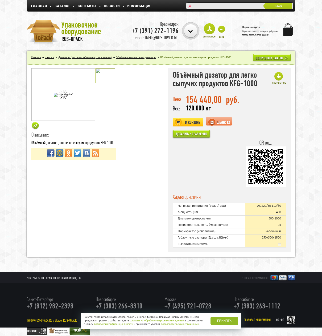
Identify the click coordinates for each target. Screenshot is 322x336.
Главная (39, 6)
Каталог (62, 6)
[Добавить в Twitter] (77, 153)
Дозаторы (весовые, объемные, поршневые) (85, 57)
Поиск (278, 6)
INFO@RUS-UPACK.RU (40, 320)
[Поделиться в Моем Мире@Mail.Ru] (59, 153)
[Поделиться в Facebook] (50, 153)
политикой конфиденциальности (113, 324)
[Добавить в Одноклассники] (68, 153)
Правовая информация (257, 320)
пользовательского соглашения (180, 324)
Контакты (87, 6)
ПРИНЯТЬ (224, 321)
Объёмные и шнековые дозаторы (136, 57)
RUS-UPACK (70, 320)
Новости (112, 6)
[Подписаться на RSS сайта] (95, 153)
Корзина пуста (251, 27)
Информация (139, 6)
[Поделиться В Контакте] (86, 153)
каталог (256, 31)
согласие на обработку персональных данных (157, 320)
